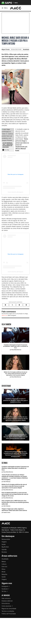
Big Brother (5, 547)
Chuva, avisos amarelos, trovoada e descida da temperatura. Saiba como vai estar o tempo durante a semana (15, 436)
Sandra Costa (7, 512)
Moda (3, 572)
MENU (16, 2)
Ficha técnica (6, 603)
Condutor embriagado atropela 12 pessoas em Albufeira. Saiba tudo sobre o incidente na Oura (15, 346)
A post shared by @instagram (15, 192)
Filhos (3, 569)
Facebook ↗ (5, 589)
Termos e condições (8, 611)
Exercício (4, 566)
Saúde (4, 544)
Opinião (4, 549)
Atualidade (26, 49)
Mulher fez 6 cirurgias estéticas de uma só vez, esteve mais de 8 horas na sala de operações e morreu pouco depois (15, 373)
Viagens (4, 542)
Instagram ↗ (6, 586)
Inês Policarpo (7, 481)
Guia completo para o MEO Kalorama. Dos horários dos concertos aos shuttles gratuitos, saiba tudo (15, 502)
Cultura (4, 564)
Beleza (4, 561)
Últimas (4, 463)
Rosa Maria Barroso (16, 349)
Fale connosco (6, 598)
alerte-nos (4, 315)
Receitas (4, 552)
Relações (4, 574)
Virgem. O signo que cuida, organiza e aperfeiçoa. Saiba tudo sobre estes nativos (14, 509)
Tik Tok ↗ (4, 591)
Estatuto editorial (7, 601)
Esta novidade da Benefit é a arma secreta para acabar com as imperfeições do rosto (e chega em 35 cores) (15, 494)
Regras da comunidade (9, 608)
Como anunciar (7, 606)
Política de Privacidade (9, 614)
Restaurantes (6, 539)
